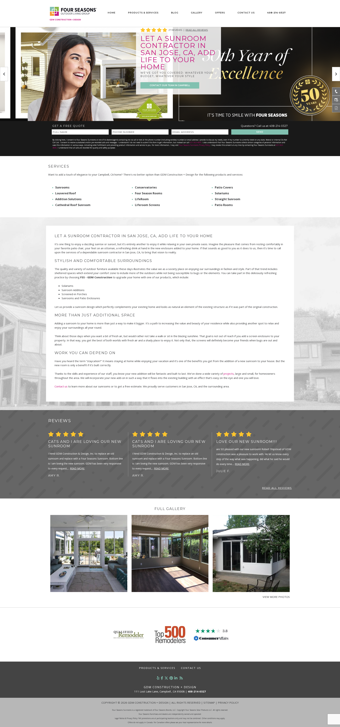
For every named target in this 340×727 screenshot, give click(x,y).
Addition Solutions (68, 199)
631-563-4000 (196, 142)
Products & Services (143, 12)
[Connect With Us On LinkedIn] (175, 678)
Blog (174, 12)
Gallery (196, 12)
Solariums (222, 193)
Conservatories (146, 187)
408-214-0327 (276, 12)
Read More (77, 468)
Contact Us (246, 12)
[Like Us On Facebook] (162, 678)
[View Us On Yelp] (158, 678)
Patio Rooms (224, 205)
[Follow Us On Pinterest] (171, 678)
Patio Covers (224, 187)
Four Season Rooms (148, 193)
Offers (220, 12)
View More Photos (276, 597)
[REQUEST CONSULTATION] (336, 100)
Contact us (61, 386)
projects (228, 373)
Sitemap (209, 702)
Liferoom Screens (147, 205)
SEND (259, 132)
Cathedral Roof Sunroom (72, 205)
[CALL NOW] (336, 91)
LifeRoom (142, 199)
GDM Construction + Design (65, 20)
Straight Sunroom (227, 199)
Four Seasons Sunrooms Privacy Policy (194, 145)
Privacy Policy (228, 702)
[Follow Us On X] (166, 678)
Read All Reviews (197, 30)
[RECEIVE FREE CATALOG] (336, 108)
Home (111, 12)
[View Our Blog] (181, 678)
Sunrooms (62, 187)
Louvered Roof (65, 193)
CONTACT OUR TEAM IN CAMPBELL (170, 85)
